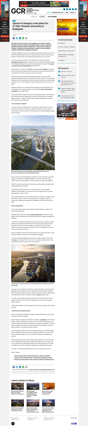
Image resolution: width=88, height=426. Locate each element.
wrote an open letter (36, 214)
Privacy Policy (15, 419)
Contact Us (30, 419)
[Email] (67, 9)
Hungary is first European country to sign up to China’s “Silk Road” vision (34, 359)
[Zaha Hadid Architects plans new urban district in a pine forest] (17, 386)
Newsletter (14, 418)
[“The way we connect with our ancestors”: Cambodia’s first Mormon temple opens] (48, 403)
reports (39, 294)
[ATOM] (27, 423)
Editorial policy (48, 419)
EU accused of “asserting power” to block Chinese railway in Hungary (33, 357)
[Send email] (26, 38)
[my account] (64, 9)
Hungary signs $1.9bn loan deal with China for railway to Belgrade (32, 355)
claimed (45, 69)
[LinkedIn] (73, 9)
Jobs (66, 12)
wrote (15, 240)
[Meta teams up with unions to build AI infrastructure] (48, 386)
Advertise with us (32, 418)
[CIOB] (60, 423)
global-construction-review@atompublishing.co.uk (42, 369)
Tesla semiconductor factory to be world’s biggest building (68, 96)
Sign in (60, 9)
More (72, 12)
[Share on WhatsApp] (23, 38)
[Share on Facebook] (14, 38)
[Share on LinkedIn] (20, 38)
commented (43, 319)
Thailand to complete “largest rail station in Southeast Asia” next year (68, 90)
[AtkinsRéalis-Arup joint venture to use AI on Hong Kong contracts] (17, 403)
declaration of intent (16, 62)
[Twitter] (70, 9)
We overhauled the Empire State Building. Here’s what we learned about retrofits (68, 82)
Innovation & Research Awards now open (68, 76)
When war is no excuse (66, 71)
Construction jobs (65, 40)
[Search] (76, 9)
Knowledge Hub (57, 12)
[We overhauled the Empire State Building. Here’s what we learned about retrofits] (33, 403)
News (48, 12)
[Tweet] (17, 38)
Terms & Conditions (49, 418)
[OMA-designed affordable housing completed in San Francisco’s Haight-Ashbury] (33, 386)
